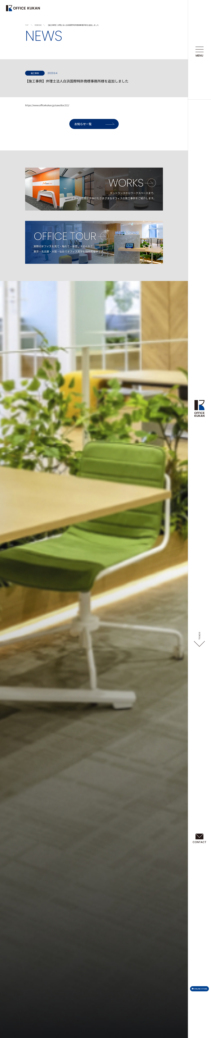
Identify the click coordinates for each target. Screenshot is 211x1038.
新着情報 (38, 25)
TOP (27, 25)
